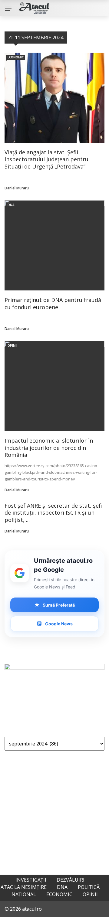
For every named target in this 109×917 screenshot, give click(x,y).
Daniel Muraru (17, 188)
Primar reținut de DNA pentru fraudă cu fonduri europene (53, 303)
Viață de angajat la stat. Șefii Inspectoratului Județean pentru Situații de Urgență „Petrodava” (46, 159)
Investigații (30, 879)
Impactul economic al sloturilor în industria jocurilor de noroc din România (49, 447)
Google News (59, 623)
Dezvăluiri (70, 879)
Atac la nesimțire (24, 887)
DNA (11, 205)
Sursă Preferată (59, 605)
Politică (89, 887)
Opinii (12, 345)
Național (24, 894)
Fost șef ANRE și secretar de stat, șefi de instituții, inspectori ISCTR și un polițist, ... (53, 512)
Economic (16, 57)
